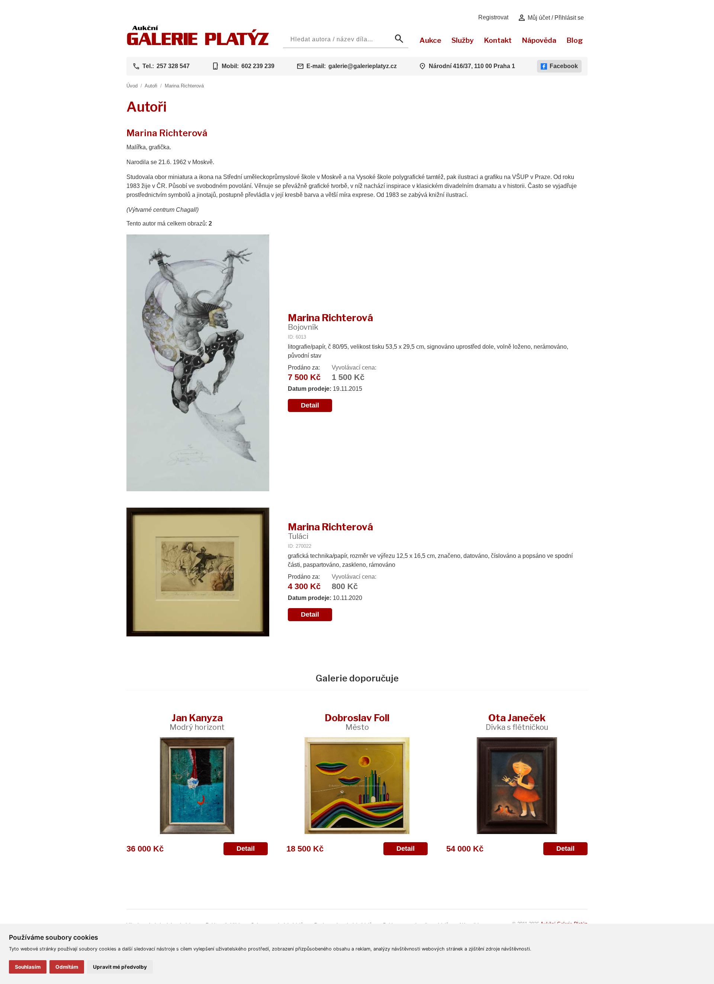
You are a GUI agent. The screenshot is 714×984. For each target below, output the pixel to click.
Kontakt (498, 40)
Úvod (132, 86)
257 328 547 (173, 66)
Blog (574, 40)
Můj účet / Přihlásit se (550, 18)
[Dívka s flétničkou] (517, 785)
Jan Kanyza (197, 722)
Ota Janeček (517, 722)
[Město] (357, 785)
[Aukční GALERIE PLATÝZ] (198, 43)
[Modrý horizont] (197, 785)
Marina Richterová (184, 86)
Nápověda (539, 40)
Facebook (564, 66)
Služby (462, 40)
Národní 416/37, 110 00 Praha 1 (472, 66)
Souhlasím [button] (28, 967)
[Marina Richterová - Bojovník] (197, 363)
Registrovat (493, 17)
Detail (310, 405)
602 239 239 (257, 66)
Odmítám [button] (66, 967)
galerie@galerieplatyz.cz (362, 66)
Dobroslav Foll (357, 722)
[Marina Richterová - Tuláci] (197, 573)
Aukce (430, 40)
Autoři (151, 86)
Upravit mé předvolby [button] (120, 967)
